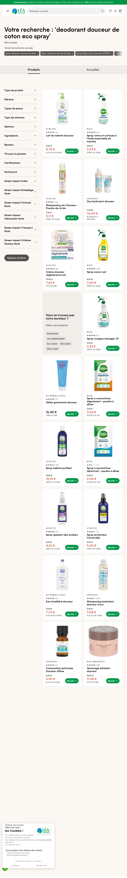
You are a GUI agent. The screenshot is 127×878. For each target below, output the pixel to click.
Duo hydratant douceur (100, 201)
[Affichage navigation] (7, 10)
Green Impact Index (16, 180)
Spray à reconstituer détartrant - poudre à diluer (103, 470)
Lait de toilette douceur (60, 135)
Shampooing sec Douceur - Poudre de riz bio (62, 207)
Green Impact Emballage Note (18, 191)
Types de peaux (13, 108)
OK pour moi (42, 865)
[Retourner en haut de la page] (115, 688)
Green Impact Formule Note (17, 204)
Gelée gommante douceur (61, 402)
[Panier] (120, 10)
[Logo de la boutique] (18, 11)
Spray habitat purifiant (59, 468)
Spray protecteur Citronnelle (97, 536)
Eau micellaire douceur (59, 601)
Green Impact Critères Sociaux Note (17, 242)
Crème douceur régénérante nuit (56, 273)
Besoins (9, 144)
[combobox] (66, 11)
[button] (5, 868)
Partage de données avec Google (18, 853)
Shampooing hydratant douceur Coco (100, 603)
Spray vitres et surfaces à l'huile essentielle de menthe (102, 138)
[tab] (33, 70)
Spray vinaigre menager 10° (103, 338)
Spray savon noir (96, 271)
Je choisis (15, 865)
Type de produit (13, 90)
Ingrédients (11, 135)
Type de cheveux (14, 117)
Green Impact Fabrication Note (14, 217)
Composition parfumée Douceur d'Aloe (59, 670)
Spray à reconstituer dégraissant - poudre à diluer (100, 401)
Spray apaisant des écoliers (62, 534)
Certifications (12, 162)
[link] (110, 10)
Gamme (9, 126)
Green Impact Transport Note (18, 229)
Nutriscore (10, 171)
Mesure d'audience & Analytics (17, 855)
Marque (9, 99)
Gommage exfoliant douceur (98, 670)
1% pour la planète (15, 153)
